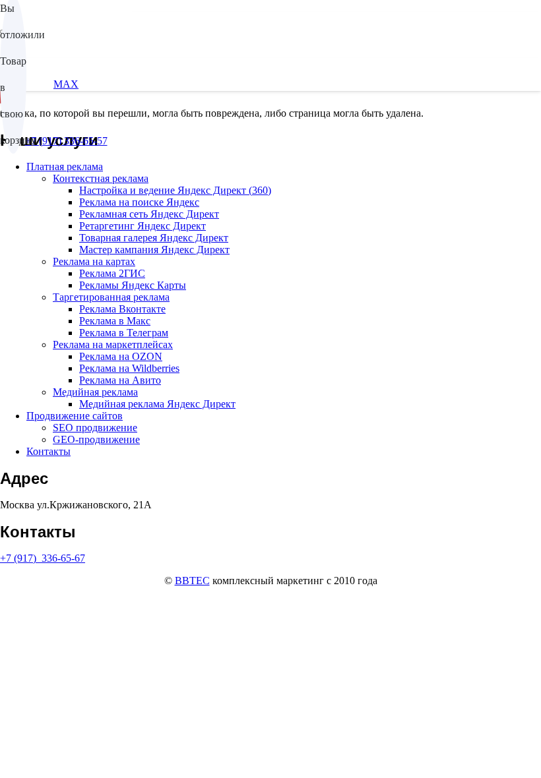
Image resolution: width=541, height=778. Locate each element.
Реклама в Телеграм (123, 332)
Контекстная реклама (100, 178)
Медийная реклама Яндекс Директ (157, 403)
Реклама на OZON (120, 356)
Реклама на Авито (120, 380)
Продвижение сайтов (74, 415)
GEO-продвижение (96, 439)
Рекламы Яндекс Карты (132, 285)
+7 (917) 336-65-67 (42, 558)
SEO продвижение (95, 427)
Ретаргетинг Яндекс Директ (142, 225)
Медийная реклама (95, 392)
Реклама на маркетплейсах (113, 344)
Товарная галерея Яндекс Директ (153, 237)
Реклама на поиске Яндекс (139, 202)
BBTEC (192, 580)
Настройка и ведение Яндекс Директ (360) (175, 190)
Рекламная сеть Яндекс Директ (149, 214)
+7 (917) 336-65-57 (66, 140)
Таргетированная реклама (111, 297)
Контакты (48, 451)
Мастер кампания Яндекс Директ (154, 249)
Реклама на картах (94, 261)
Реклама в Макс (114, 320)
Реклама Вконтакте (122, 308)
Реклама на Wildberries (129, 368)
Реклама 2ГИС (112, 273)
